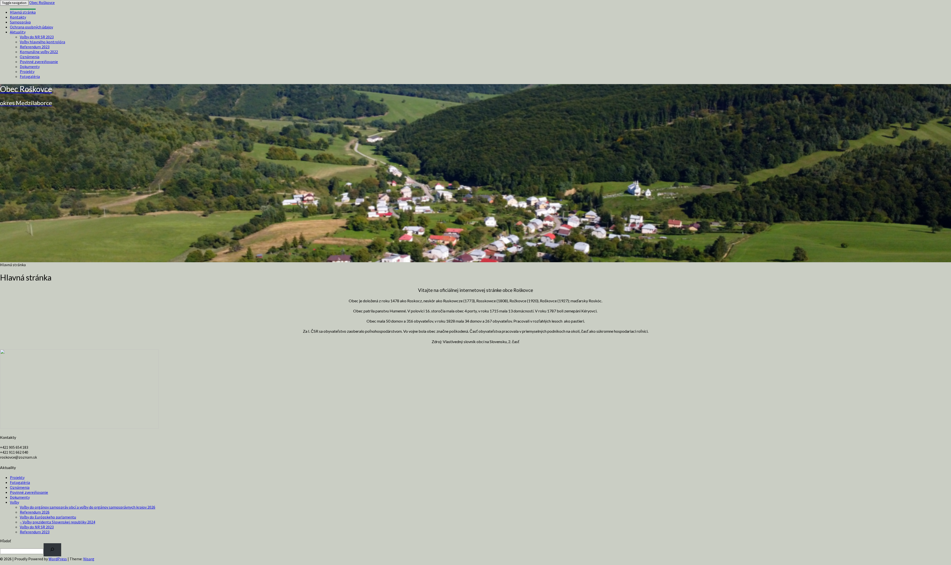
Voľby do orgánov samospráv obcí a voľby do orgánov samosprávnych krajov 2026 (87, 507)
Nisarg (88, 558)
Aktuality (18, 31)
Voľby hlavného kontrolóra (42, 41)
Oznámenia (29, 56)
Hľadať (5, 540)
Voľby (14, 502)
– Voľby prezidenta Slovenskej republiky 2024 (57, 521)
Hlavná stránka (23, 12)
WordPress (58, 558)
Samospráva (20, 22)
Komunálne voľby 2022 (39, 51)
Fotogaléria (30, 76)
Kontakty (18, 17)
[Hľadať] (52, 549)
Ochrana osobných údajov (31, 26)
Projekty (27, 71)
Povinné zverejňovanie (39, 61)
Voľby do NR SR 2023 (37, 36)
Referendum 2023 (35, 46)
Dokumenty (30, 66)
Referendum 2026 (35, 512)
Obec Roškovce (42, 2)
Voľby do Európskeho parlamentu (48, 517)
